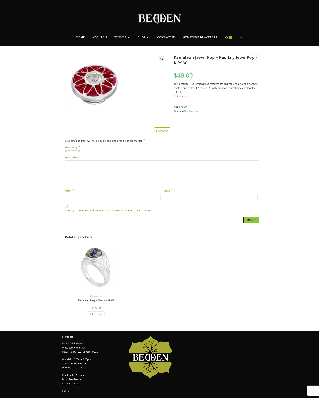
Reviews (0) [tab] (162, 131)
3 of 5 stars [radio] (72, 150)
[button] (161, 58)
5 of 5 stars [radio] (79, 150)
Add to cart (96, 314)
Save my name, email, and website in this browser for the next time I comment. (109, 210)
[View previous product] (251, 56)
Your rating (72, 147)
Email (168, 190)
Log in (65, 391)
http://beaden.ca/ (72, 379)
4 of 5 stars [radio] (75, 150)
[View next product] (257, 56)
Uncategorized (191, 110)
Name (69, 190)
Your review (73, 157)
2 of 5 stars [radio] (69, 150)
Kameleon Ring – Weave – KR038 (96, 300)
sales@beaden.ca (79, 375)
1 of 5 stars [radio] (66, 150)
